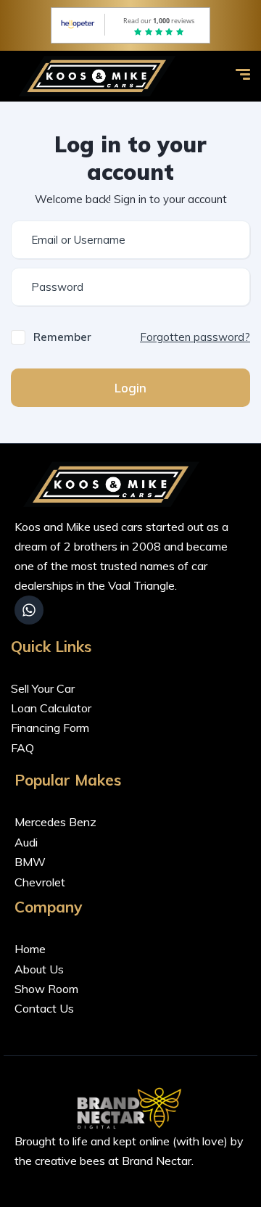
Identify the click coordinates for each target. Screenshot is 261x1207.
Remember (62, 337)
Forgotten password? (195, 337)
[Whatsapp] (29, 610)
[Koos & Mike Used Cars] (100, 76)
